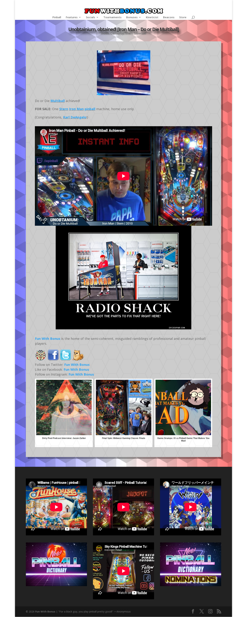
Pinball (56, 17)
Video (105, 33)
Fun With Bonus (47, 338)
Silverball (140, 33)
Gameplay (117, 33)
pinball (90, 109)
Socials (90, 17)
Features (72, 17)
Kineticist (152, 17)
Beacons (168, 17)
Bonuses (132, 17)
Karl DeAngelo (74, 117)
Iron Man (76, 109)
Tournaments (112, 17)
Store (182, 17)
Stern (129, 33)
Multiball (57, 101)
